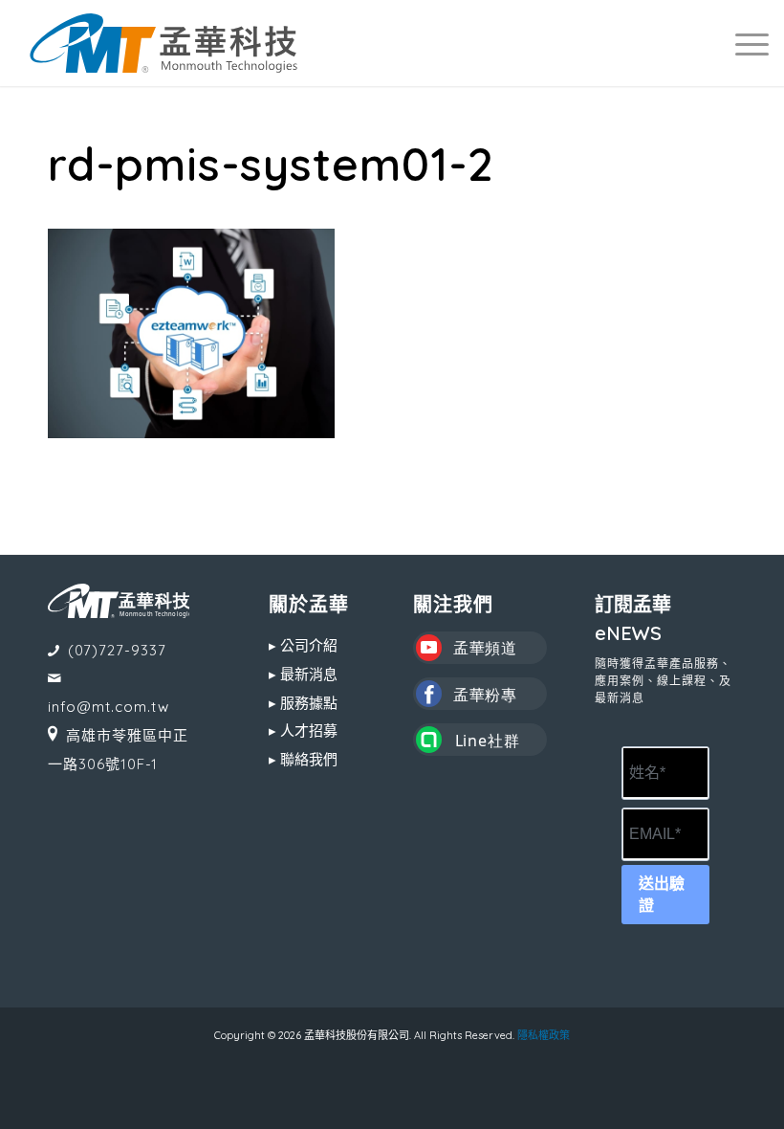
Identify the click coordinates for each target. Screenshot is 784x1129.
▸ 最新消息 (303, 674)
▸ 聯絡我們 (303, 759)
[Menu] (742, 43)
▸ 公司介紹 (303, 645)
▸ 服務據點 (303, 703)
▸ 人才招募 (303, 730)
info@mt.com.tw (108, 706)
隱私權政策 (543, 1035)
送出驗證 (662, 894)
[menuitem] (742, 43)
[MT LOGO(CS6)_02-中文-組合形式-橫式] (163, 43)
